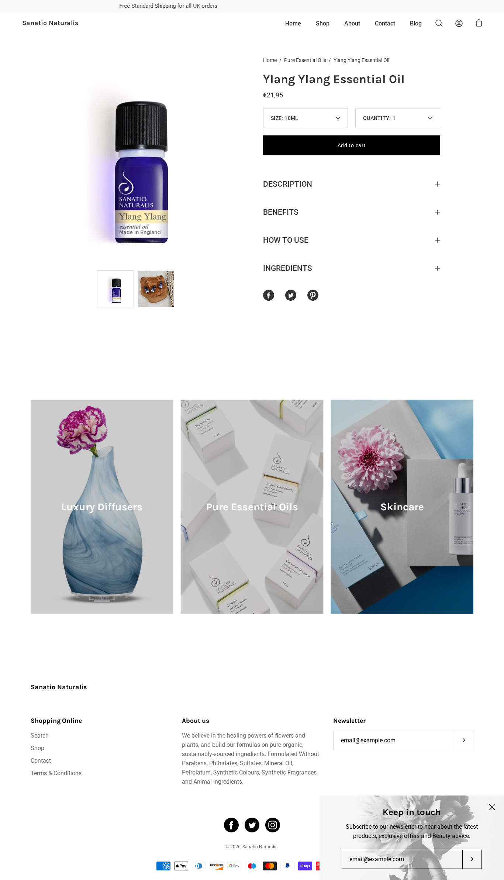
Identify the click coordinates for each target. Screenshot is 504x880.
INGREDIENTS (287, 268)
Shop (322, 23)
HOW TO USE (285, 240)
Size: (284, 118)
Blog (416, 23)
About (352, 23)
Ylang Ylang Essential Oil (334, 79)
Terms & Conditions (56, 773)
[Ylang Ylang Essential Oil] (115, 288)
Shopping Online (56, 720)
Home (293, 23)
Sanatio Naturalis (50, 23)
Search (40, 735)
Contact (385, 23)
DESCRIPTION (287, 184)
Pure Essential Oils (305, 60)
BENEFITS (280, 212)
